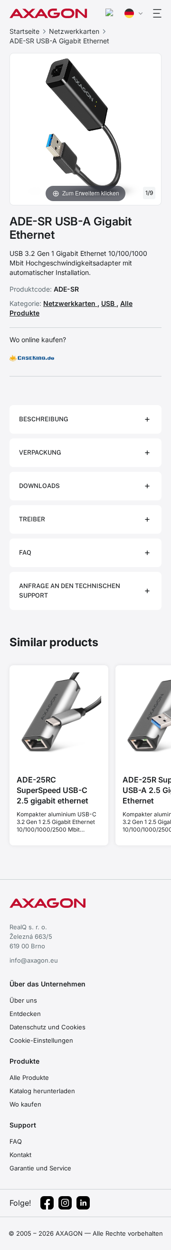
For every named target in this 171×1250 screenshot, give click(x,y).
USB (108, 303)
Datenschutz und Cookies (48, 1027)
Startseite (24, 31)
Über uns (23, 1000)
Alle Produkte (29, 1077)
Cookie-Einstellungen (41, 1040)
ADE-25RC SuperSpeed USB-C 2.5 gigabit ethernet (52, 790)
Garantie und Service (40, 1168)
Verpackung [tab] (40, 452)
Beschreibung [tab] (43, 419)
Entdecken (25, 1013)
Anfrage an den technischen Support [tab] (69, 590)
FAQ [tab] (25, 552)
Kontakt (20, 1155)
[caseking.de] (32, 357)
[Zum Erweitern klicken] (85, 128)
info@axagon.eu (34, 960)
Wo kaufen (25, 1104)
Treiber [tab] (32, 519)
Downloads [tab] (39, 485)
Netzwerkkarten (74, 31)
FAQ (16, 1141)
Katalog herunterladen (42, 1091)
